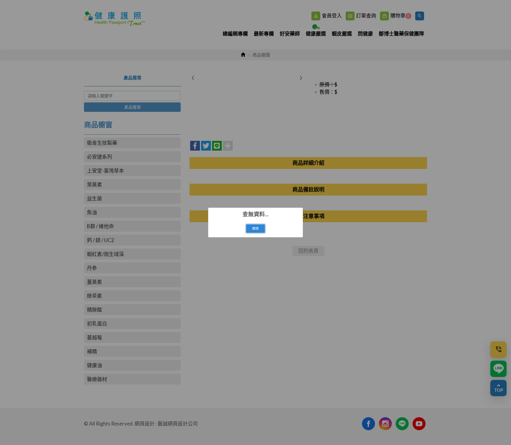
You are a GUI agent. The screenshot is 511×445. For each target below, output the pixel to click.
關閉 (255, 228)
